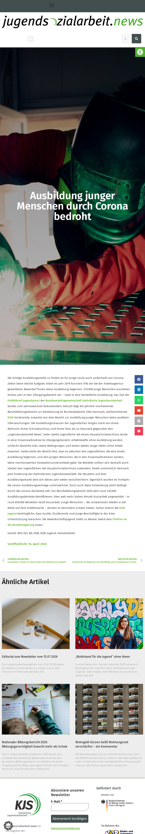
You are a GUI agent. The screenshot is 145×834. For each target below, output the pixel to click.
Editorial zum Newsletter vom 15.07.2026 (30, 656)
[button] (140, 52)
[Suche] (136, 38)
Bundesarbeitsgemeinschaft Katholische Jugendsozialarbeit (84, 400)
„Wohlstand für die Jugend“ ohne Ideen (102, 656)
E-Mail (56, 801)
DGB (10, 417)
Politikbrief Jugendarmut (24, 400)
